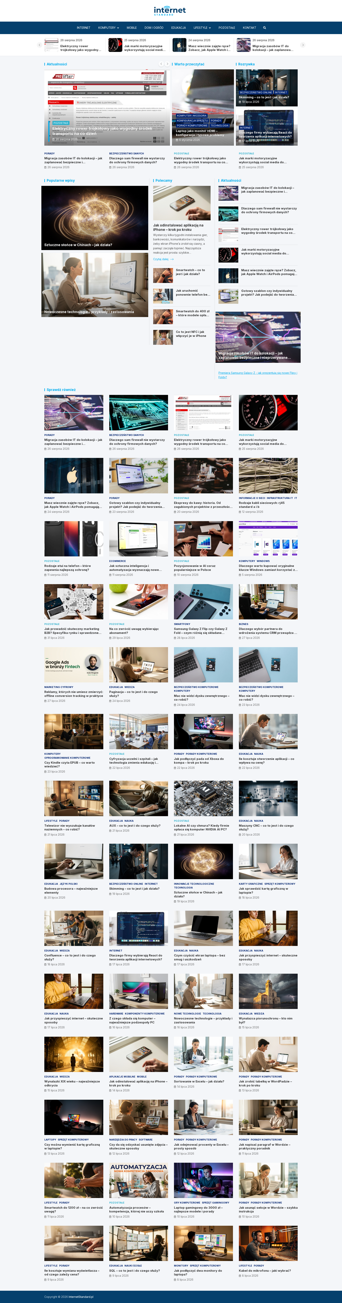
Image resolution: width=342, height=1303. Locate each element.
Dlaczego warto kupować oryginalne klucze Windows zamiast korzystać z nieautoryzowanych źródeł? (267, 569)
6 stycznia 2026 (189, 139)
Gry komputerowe (187, 1202)
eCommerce (117, 561)
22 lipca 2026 (121, 767)
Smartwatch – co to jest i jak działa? (190, 272)
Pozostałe (227, 27)
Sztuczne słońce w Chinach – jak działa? (78, 245)
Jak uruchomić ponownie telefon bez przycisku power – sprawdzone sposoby (192, 296)
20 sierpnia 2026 (188, 511)
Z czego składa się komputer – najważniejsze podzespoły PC (132, 1020)
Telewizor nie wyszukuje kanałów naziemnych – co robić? (69, 827)
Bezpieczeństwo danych (126, 153)
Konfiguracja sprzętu (192, 120)
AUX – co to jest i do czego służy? (135, 825)
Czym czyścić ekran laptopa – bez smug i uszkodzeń (199, 957)
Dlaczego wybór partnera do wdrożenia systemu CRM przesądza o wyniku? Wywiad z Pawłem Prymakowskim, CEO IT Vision (267, 634)
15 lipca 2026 (250, 1027)
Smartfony (182, 624)
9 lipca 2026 (56, 1279)
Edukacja (178, 27)
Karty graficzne (251, 883)
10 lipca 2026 (121, 1216)
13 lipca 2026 (250, 1090)
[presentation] (39, 45)
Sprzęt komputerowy (279, 883)
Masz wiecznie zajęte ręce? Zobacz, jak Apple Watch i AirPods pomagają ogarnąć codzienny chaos (81, 52)
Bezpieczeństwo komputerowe (196, 687)
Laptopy (50, 1139)
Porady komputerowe (192, 125)
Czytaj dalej (161, 259)
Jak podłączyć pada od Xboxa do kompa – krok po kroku (199, 761)
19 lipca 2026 (250, 101)
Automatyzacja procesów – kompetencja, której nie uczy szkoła (136, 1209)
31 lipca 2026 (56, 637)
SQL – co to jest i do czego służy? (134, 1270)
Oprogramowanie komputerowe (67, 757)
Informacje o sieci (252, 498)
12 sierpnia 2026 (252, 511)
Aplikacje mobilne (122, 1076)
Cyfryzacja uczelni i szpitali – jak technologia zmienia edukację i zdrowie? (133, 762)
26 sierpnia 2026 (58, 167)
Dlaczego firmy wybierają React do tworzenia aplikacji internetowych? (265, 134)
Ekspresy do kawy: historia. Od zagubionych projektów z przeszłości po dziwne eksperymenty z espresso (202, 506)
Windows (263, 561)
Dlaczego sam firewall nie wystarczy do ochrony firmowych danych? (207, 50)
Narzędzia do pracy (123, 1139)
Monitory (181, 1265)
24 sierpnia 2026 (67, 139)
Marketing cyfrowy (58, 687)
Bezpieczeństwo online (256, 92)
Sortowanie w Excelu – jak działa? (199, 1081)
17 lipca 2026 (250, 140)
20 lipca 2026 (251, 834)
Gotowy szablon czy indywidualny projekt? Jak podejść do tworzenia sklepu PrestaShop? (267, 294)
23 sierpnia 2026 (123, 511)
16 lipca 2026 (121, 1027)
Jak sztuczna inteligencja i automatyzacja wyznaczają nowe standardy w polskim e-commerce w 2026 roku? (137, 571)
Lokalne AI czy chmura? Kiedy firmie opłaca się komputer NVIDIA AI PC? (201, 827)
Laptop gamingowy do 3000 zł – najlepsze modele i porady (198, 1209)
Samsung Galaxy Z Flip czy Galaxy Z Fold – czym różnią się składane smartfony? (200, 632)
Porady (59, 122)
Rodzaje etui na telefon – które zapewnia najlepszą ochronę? (67, 568)
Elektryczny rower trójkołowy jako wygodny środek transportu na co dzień (271, 52)
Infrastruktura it (280, 498)
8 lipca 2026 (185, 1279)
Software (146, 1139)
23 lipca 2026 (251, 704)
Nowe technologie (187, 1013)
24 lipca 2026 (121, 700)
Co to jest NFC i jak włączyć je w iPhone (191, 334)
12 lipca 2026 (120, 1153)
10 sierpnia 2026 (188, 574)
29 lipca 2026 (121, 637)
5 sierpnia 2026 (252, 574)
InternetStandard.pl (81, 1296)
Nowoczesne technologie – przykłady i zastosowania (89, 312)
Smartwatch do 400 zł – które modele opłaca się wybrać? (193, 315)
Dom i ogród (154, 27)
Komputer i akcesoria (191, 115)
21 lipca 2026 (56, 834)
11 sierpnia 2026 (58, 574)
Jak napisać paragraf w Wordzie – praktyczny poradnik (264, 1146)
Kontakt (249, 27)
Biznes (243, 624)
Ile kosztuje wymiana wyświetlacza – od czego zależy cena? (71, 1272)
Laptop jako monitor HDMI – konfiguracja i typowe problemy (200, 133)
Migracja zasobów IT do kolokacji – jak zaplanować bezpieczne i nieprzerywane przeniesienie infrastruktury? (73, 164)
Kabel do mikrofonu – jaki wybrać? (265, 1270)
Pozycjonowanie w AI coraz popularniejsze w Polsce (195, 568)
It (295, 498)
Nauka (258, 753)
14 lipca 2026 (121, 1090)
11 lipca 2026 (250, 1153)
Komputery (107, 27)
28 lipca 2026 (186, 637)
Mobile (132, 27)
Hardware (116, 1013)
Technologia (219, 125)
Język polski (69, 883)
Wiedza (129, 687)
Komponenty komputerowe (145, 1013)
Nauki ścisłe (133, 1265)
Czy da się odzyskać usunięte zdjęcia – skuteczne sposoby (138, 1146)
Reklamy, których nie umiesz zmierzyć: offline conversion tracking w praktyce (73, 694)
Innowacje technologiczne (194, 883)
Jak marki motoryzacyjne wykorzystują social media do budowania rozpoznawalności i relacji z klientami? (267, 164)
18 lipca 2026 (250, 897)
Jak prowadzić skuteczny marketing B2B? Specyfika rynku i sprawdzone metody (71, 632)
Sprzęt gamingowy (215, 1202)
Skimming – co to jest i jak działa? (264, 97)
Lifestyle (200, 27)
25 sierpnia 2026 (253, 167)
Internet (83, 27)
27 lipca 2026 (251, 637)
